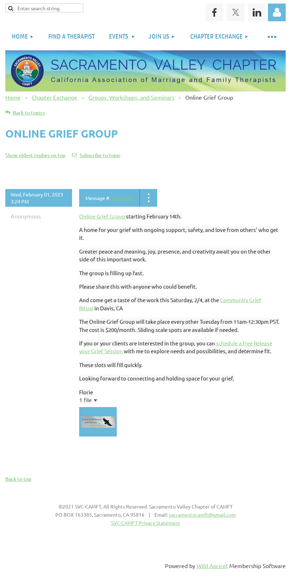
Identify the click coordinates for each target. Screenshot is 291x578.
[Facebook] (214, 12)
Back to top (18, 479)
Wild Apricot (212, 565)
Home (13, 97)
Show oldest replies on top (35, 155)
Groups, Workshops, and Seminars (131, 97)
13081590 (121, 198)
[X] (236, 12)
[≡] (271, 36)
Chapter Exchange (54, 97)
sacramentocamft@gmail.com (202, 514)
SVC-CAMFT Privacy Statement (145, 522)
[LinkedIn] (257, 12)
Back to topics (29, 112)
